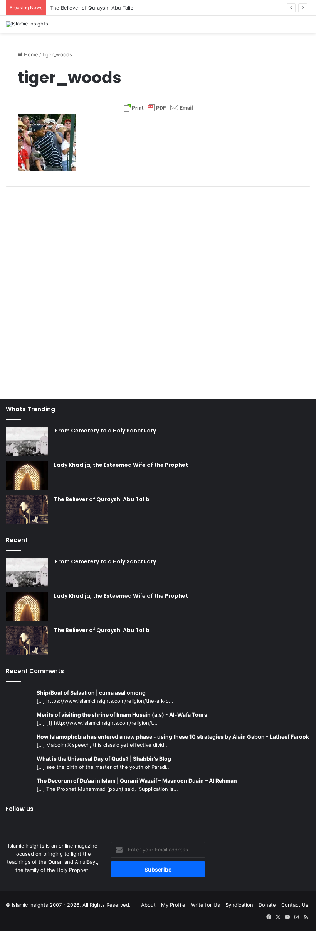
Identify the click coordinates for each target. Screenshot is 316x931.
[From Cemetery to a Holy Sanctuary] (27, 441)
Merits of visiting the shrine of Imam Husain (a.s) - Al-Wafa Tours (122, 714)
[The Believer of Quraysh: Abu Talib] (27, 509)
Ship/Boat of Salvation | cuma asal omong (91, 692)
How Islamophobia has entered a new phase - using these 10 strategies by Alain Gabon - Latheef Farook (173, 736)
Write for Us (205, 905)
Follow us (20, 809)
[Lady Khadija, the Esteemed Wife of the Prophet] (27, 475)
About (148, 905)
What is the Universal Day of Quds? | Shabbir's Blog (104, 758)
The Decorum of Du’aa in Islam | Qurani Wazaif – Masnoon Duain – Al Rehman (137, 780)
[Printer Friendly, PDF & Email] (158, 108)
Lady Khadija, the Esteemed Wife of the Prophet (121, 465)
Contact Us (294, 905)
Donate (267, 905)
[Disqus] (158, 288)
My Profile (173, 905)
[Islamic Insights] (27, 24)
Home (30, 54)
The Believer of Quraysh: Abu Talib (91, 8)
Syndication (239, 905)
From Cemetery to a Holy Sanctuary (105, 430)
